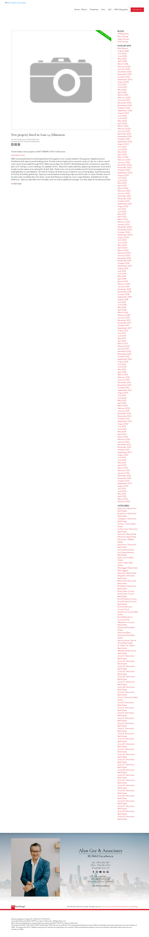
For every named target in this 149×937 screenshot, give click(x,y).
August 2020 (123, 237)
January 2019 (123, 287)
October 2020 (124, 232)
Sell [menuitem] (109, 10)
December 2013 (124, 445)
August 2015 (123, 393)
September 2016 (125, 359)
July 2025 (122, 85)
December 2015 (124, 382)
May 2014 (122, 432)
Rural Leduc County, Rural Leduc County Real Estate (126, 593)
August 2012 (123, 486)
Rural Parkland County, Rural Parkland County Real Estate (127, 601)
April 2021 (122, 217)
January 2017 (123, 349)
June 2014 (122, 429)
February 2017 (124, 346)
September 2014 (125, 421)
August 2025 (123, 82)
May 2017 (122, 338)
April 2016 (122, 372)
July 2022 (122, 178)
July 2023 (122, 147)
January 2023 (124, 162)
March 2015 (123, 406)
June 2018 (122, 305)
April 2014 (122, 434)
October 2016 (123, 357)
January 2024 (124, 131)
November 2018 (124, 292)
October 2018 (123, 294)
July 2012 (122, 489)
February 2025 (124, 98)
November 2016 (124, 354)
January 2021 (123, 225)
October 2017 (123, 325)
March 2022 (123, 188)
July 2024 (122, 116)
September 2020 (125, 235)
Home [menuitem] (77, 10)
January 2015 (123, 411)
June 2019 (122, 274)
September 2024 (125, 111)
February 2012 (124, 502)
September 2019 (125, 266)
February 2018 (124, 315)
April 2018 (122, 310)
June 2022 (122, 181)
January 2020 (124, 256)
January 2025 (124, 100)
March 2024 (123, 126)
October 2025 (124, 77)
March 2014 (123, 437)
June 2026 (122, 56)
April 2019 (122, 279)
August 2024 (123, 113)
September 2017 (125, 328)
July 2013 (122, 458)
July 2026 (122, 54)
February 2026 (124, 67)
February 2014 (124, 439)
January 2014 (123, 442)
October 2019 (123, 263)
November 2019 (124, 261)
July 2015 (122, 395)
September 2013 (125, 452)
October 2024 (124, 108)
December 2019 (124, 258)
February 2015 (124, 408)
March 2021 (123, 219)
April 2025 (122, 92)
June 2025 (122, 87)
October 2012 (123, 481)
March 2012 (123, 499)
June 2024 (122, 118)
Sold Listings (123, 42)
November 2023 (125, 136)
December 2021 (124, 196)
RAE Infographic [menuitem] (121, 10)
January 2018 (123, 318)
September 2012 (125, 483)
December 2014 (124, 414)
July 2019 (122, 271)
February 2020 (124, 253)
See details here (18, 155)
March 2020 (123, 250)
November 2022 (125, 168)
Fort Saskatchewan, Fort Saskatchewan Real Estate (126, 552)
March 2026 (123, 64)
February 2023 (124, 160)
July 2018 (122, 302)
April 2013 (122, 465)
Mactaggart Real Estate (127, 568)
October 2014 (123, 419)
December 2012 (124, 476)
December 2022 (124, 165)
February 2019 (124, 284)
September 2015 (125, 390)
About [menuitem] (84, 10)
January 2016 (123, 380)
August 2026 (123, 51)
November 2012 (124, 478)
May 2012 (122, 494)
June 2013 (122, 460)
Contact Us (137, 10)
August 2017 (123, 331)
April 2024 (122, 124)
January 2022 (124, 193)
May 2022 (122, 183)
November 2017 (124, 323)
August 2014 (123, 424)
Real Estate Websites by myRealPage (125, 906)
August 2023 (123, 144)
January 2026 (124, 69)
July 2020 (122, 240)
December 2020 (125, 227)
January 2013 (123, 473)
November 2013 (124, 447)
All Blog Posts (123, 34)
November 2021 (124, 199)
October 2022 (124, 170)
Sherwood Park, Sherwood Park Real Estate (126, 635)
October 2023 (124, 139)
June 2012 (122, 491)
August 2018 (123, 300)
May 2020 (122, 245)
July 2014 (122, 426)
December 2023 (124, 134)
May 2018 (122, 307)
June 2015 (122, 398)
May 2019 (122, 276)
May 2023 (122, 152)
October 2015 (123, 388)
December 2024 (124, 103)
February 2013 (124, 470)
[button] (137, 9)
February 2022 (124, 191)
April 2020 (122, 248)
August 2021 (123, 206)
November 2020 (125, 230)
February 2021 (124, 222)
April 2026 (122, 61)
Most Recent (123, 48)
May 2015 (122, 401)
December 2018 (124, 289)
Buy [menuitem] (103, 10)
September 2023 (125, 142)
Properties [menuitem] (94, 10)
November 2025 (125, 74)
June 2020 (122, 243)
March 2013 (123, 468)
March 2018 (123, 313)
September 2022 (125, 173)
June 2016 (122, 367)
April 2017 (122, 341)
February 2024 (124, 129)
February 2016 (124, 377)
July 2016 (122, 364)
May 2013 (122, 463)
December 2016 (124, 351)
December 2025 (124, 72)
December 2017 (124, 320)
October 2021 (123, 201)
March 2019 (123, 281)
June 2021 (122, 212)
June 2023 (122, 149)
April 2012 (122, 496)
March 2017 (123, 344)
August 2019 (123, 269)
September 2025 (125, 80)
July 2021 (122, 209)
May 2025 (122, 90)
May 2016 (122, 370)
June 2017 (122, 336)
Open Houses (123, 39)
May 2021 (122, 214)
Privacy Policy (107, 906)
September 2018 (125, 297)
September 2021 (125, 204)
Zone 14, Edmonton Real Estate (28, 141)
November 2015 (124, 385)
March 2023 (123, 157)
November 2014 (124, 416)
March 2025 (123, 95)
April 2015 (122, 403)
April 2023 (122, 155)
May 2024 (122, 121)
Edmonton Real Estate (127, 534)
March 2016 (123, 375)
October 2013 (123, 450)
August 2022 (123, 175)
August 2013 (123, 455)
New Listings (123, 36)
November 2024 (125, 105)
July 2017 (122, 333)
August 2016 (123, 362)
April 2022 (122, 186)
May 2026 (122, 59)
